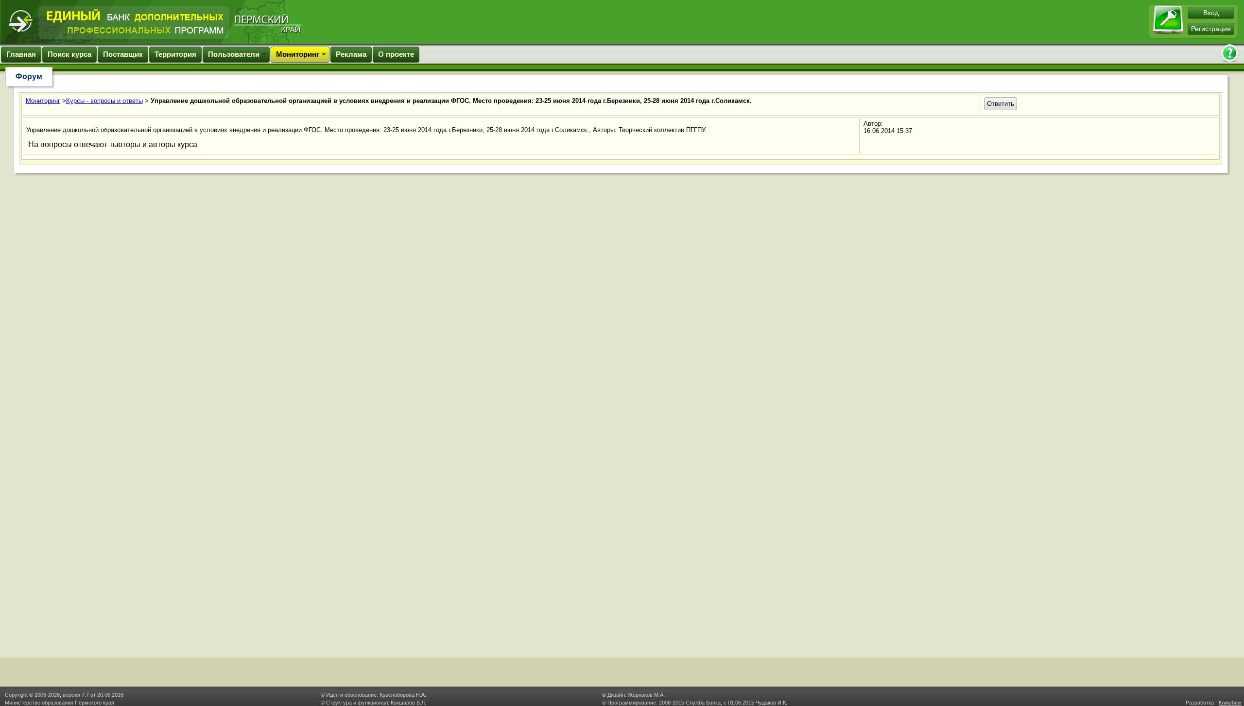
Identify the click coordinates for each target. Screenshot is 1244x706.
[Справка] (1229, 54)
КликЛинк (1230, 703)
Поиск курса (69, 54)
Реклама (351, 54)
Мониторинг (297, 54)
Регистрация (1211, 29)
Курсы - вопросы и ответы (104, 100)
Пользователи (233, 54)
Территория (175, 54)
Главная (21, 54)
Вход (1211, 13)
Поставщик (123, 54)
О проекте (396, 54)
